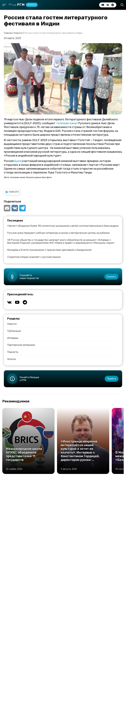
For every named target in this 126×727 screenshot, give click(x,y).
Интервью (12, 338)
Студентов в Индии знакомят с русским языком (34, 257)
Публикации (14, 331)
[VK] (15, 208)
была (17, 161)
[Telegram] (22, 208)
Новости (14, 192)
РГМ (26, 5)
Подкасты (12, 352)
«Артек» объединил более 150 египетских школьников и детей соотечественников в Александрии (62, 225)
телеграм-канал (67, 123)
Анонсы (11, 359)
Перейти (111, 378)
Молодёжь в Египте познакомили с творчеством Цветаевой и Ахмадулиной (49, 249)
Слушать (111, 276)
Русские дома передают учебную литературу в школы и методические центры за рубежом (58, 232)
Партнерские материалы (21, 344)
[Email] (7, 208)
